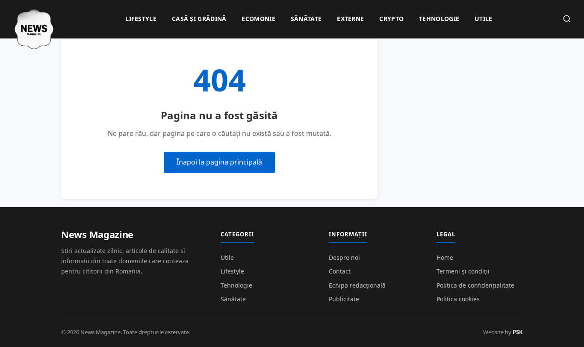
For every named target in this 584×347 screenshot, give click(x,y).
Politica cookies (458, 299)
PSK (518, 332)
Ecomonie (258, 19)
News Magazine (97, 234)
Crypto (391, 19)
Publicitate (344, 299)
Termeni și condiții (463, 271)
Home (445, 257)
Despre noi (344, 257)
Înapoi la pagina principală (219, 162)
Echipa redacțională (357, 285)
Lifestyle (140, 19)
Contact (340, 271)
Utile (484, 19)
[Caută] (566, 19)
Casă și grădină (199, 19)
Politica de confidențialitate (475, 285)
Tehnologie (439, 19)
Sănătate (306, 19)
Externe (350, 19)
